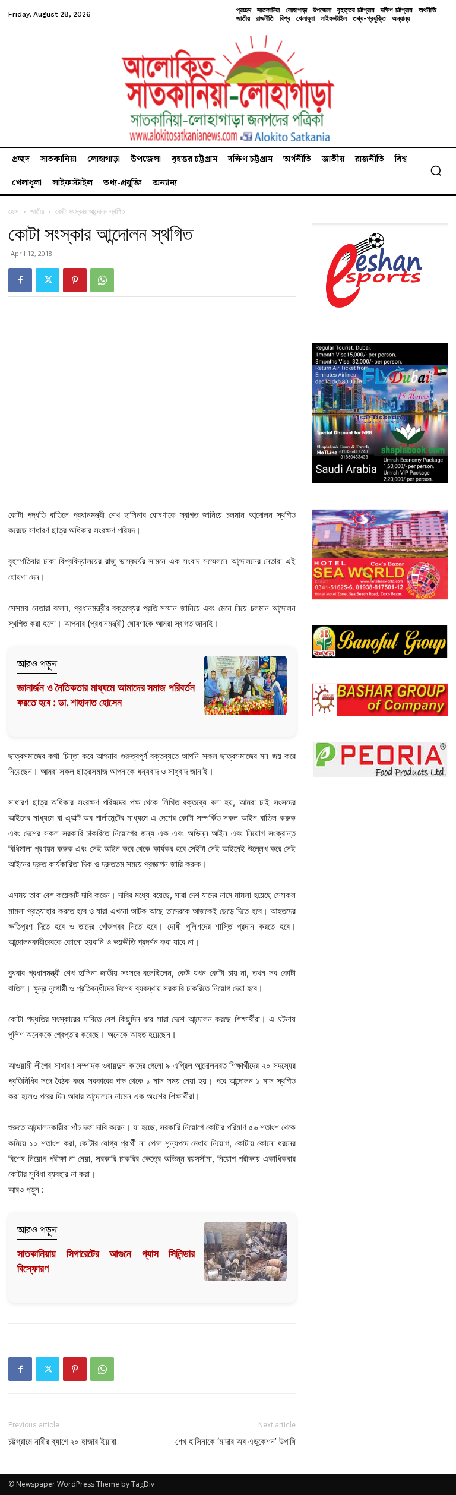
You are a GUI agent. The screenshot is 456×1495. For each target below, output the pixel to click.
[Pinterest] (75, 280)
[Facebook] (20, 280)
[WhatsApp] (102, 280)
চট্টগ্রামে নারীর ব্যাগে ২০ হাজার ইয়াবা (62, 1441)
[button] (436, 170)
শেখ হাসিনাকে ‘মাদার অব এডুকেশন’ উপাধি (235, 1441)
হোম (13, 211)
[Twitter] (47, 280)
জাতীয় (37, 211)
